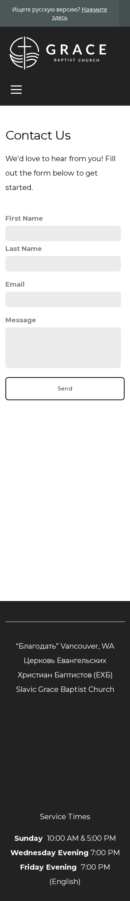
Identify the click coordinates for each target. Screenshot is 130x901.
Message (20, 320)
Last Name (23, 249)
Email (15, 284)
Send (65, 388)
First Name (24, 218)
